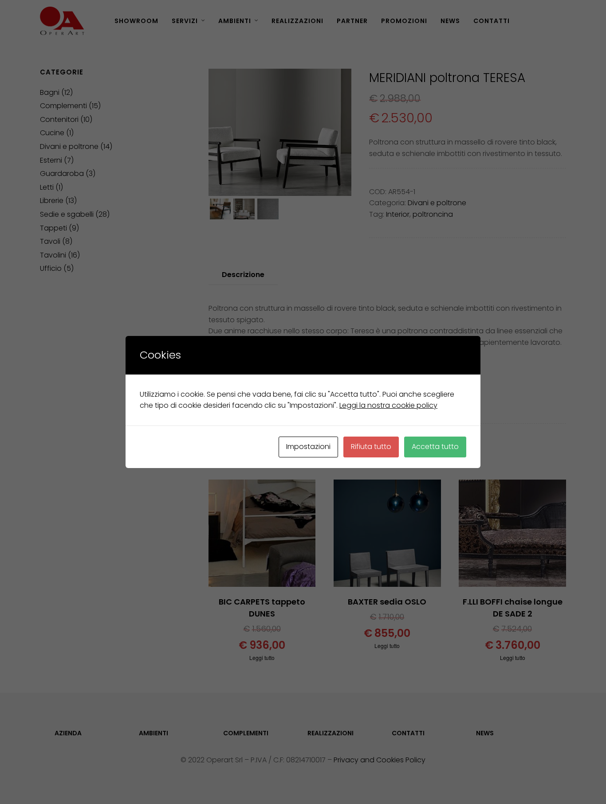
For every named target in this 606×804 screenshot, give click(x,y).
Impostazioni (308, 446)
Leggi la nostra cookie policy (388, 405)
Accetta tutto (435, 446)
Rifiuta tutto (371, 446)
